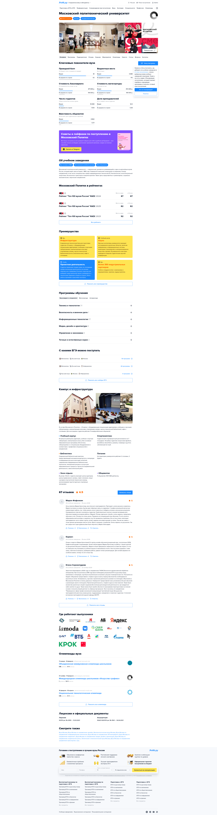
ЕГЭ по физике (115, 798)
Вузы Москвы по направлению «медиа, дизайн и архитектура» (95, 736)
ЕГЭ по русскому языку (118, 785)
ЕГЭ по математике (116, 787)
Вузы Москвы (63, 732)
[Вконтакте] (147, 812)
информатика (87, 366)
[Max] (157, 812)
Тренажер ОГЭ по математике (94, 789)
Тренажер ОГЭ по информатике (95, 800)
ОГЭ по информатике (143, 795)
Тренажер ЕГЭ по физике (67, 802)
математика (65, 359)
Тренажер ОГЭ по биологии (93, 797)
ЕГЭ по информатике (117, 795)
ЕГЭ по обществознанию (118, 790)
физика (85, 359)
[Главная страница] (63, 3)
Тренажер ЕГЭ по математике (68, 789)
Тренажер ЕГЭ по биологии (67, 797)
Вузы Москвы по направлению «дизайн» (80, 732)
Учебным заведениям (66, 812)
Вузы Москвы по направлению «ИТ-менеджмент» (103, 734)
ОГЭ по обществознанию (144, 790)
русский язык (76, 359)
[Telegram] (150, 812)
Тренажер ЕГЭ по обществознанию (64, 793)
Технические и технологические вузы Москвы (96, 738)
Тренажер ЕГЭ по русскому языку (69, 787)
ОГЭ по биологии (141, 793)
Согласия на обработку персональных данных (114, 775)
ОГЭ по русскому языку (143, 785)
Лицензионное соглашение (82, 812)
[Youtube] (154, 812)
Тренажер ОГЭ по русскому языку (95, 787)
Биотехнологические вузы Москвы (104, 732)
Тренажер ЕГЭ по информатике (68, 800)
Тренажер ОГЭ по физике (93, 802)
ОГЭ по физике (141, 798)
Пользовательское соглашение (101, 812)
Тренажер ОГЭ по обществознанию (90, 793)
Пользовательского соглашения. (144, 775)
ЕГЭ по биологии (116, 793)
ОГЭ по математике (142, 787)
